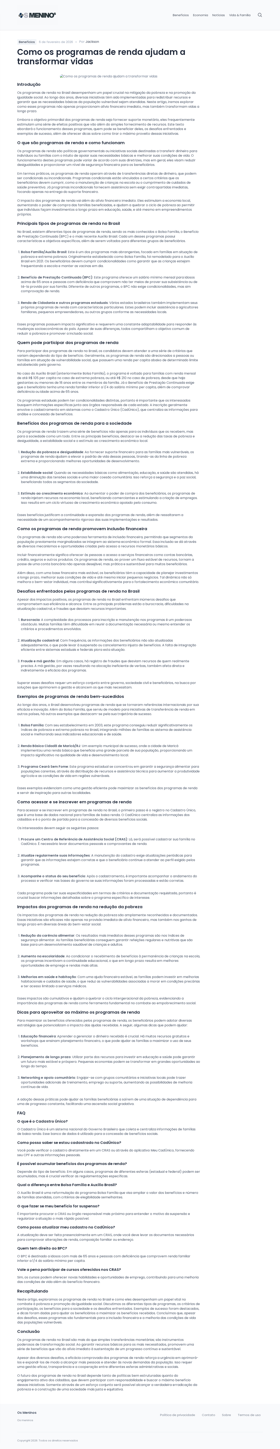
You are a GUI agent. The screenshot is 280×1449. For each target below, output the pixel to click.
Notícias (218, 15)
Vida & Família (239, 15)
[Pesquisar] (260, 15)
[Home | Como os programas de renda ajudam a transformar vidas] (46, 15)
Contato (208, 1415)
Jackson (92, 41)
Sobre (226, 1415)
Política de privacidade (177, 1415)
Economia (200, 15)
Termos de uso (249, 1415)
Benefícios (181, 15)
